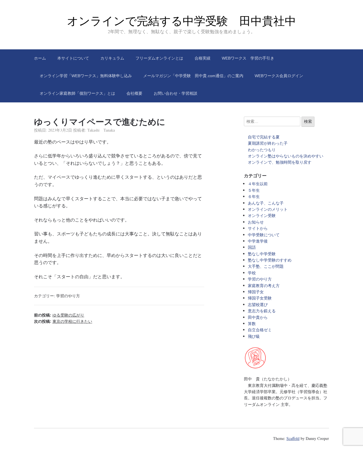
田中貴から (258, 317)
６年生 (254, 196)
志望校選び (258, 304)
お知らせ (256, 222)
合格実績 (202, 58)
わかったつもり (262, 149)
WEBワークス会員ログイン (279, 75)
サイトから (258, 228)
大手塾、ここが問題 (266, 266)
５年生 (254, 190)
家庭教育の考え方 (264, 285)
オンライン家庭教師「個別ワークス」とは (77, 93)
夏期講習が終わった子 (268, 143)
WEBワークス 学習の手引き (248, 58)
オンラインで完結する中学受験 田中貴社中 (181, 21)
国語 (252, 247)
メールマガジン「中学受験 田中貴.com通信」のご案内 (193, 75)
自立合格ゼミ (260, 329)
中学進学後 (258, 241)
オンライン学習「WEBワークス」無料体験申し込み (86, 75)
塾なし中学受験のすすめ (270, 260)
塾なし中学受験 (262, 253)
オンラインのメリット (268, 209)
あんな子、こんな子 (266, 203)
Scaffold (292, 438)
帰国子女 (256, 291)
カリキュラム (112, 58)
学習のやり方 (68, 295)
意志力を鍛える (262, 310)
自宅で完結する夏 (264, 137)
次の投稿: (63, 321)
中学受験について (264, 234)
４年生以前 (258, 183)
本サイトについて (73, 58)
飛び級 (254, 336)
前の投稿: (59, 315)
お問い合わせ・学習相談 (175, 93)
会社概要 (134, 93)
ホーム (40, 58)
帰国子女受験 (260, 298)
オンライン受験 (262, 215)
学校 (252, 272)
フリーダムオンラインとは (159, 58)
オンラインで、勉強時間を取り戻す (279, 162)
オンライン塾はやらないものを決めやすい (287, 156)
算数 (252, 323)
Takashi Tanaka (101, 130)
